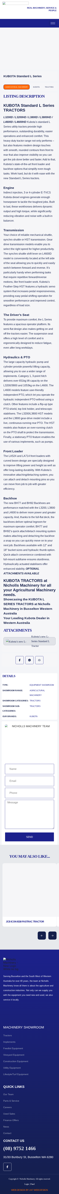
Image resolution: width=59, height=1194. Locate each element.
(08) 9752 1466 (19, 1148)
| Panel (32, 1184)
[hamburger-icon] (53, 23)
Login (26, 1184)
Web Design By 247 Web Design (29, 1190)
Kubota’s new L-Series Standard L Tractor (40, 641)
